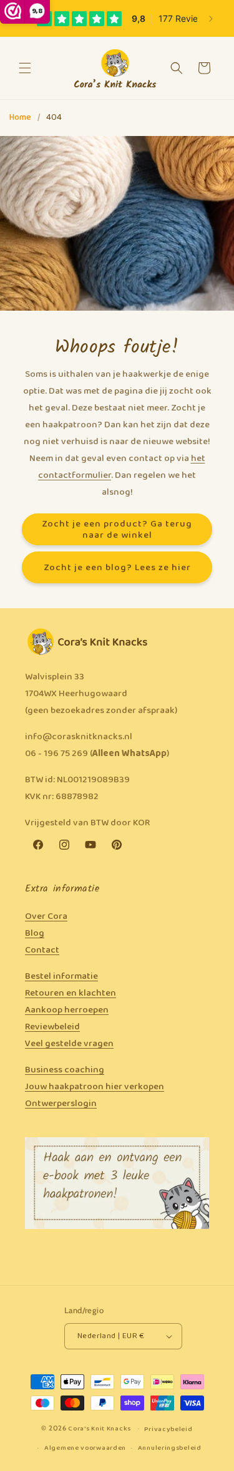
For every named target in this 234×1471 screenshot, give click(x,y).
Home (20, 117)
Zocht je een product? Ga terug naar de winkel (117, 529)
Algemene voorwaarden (85, 1448)
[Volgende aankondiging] (211, 18)
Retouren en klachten (70, 993)
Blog (34, 933)
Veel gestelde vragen (69, 1044)
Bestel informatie (61, 976)
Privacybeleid (168, 1429)
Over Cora (46, 916)
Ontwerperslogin (61, 1103)
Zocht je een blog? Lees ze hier (117, 567)
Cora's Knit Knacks (99, 1428)
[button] (25, 68)
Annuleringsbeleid (170, 1448)
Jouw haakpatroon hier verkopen (94, 1087)
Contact (42, 950)
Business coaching (64, 1070)
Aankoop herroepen (67, 1010)
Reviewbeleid (52, 1027)
